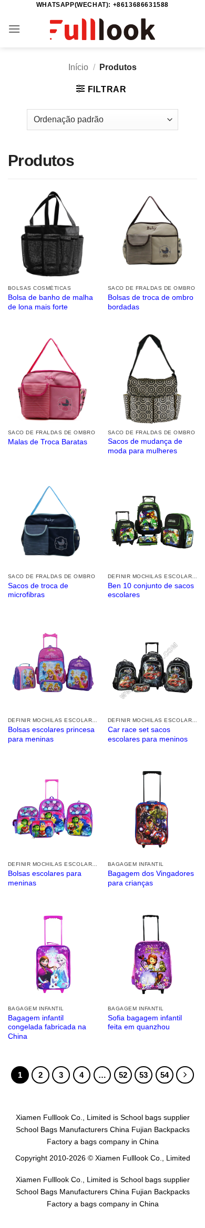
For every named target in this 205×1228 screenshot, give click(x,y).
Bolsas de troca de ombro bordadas (150, 302)
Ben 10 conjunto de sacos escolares (151, 590)
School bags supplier (155, 1117)
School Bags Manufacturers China (72, 1129)
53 (143, 1074)
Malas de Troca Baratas (47, 442)
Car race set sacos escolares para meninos (148, 734)
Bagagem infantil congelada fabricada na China (47, 1027)
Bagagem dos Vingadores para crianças (151, 878)
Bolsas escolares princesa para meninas (51, 734)
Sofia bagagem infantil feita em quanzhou (145, 1022)
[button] (14, 29)
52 (123, 1074)
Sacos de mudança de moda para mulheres (145, 446)
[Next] (185, 1075)
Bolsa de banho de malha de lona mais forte (50, 302)
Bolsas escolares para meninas (44, 878)
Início (78, 67)
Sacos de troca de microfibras (38, 590)
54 (164, 1074)
